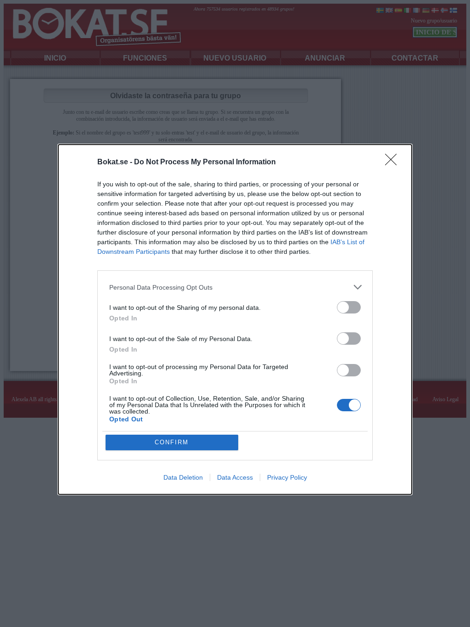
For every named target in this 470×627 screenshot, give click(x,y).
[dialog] (235, 319)
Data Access (235, 477)
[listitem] (235, 287)
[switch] (349, 307)
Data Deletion (183, 477)
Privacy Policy (287, 477)
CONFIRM (172, 442)
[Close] (394, 162)
